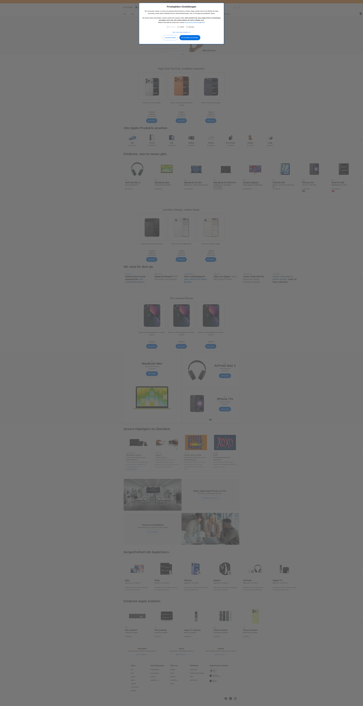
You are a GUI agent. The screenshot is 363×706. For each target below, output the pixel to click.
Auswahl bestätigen (170, 37)
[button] (181, 32)
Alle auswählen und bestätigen (189, 37)
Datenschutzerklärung (192, 22)
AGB (203, 22)
